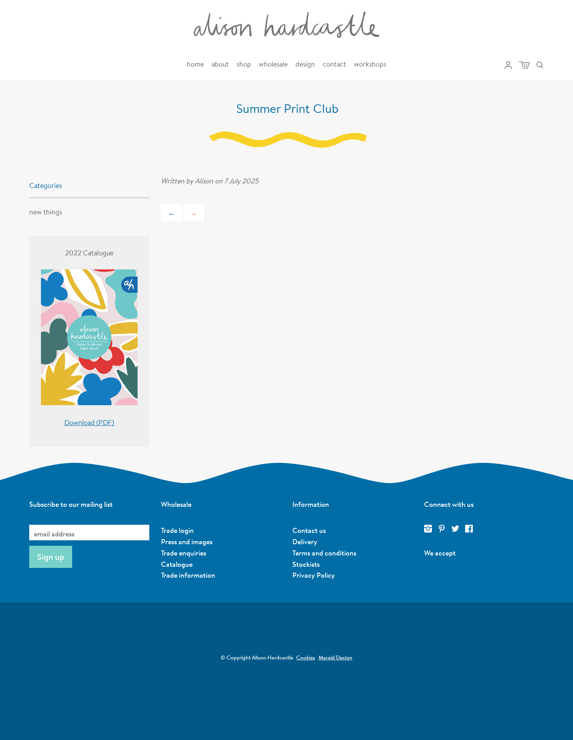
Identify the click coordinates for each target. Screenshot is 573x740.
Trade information (188, 575)
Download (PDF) (89, 422)
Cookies (305, 657)
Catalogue (177, 564)
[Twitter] (455, 529)
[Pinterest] (442, 529)
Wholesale (273, 64)
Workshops (370, 64)
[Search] (540, 65)
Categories (45, 185)
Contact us (309, 530)
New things (45, 211)
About (220, 64)
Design (305, 64)
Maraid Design (335, 657)
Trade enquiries (183, 552)
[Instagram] (428, 529)
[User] (508, 65)
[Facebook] (469, 529)
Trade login (177, 530)
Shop (244, 64)
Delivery (304, 541)
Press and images (186, 541)
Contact (334, 64)
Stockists (306, 564)
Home (195, 64)
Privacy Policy (313, 575)
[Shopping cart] (524, 65)
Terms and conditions (324, 552)
